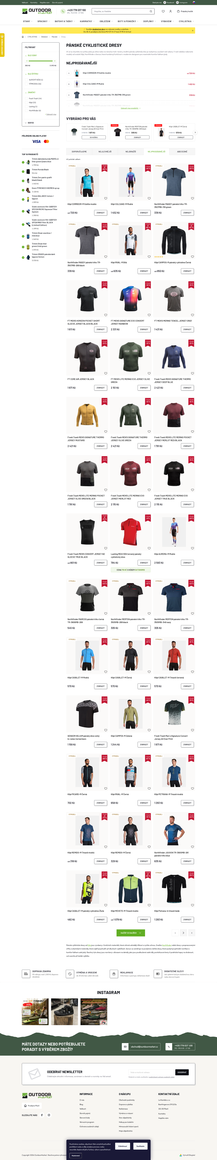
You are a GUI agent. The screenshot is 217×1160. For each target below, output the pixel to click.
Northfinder (34, 110)
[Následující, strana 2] (183, 932)
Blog (81, 1104)
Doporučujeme (79, 151)
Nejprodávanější (156, 151)
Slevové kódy (85, 1117)
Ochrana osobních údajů (89, 1126)
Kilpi (32, 102)
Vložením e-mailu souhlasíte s (151, 1077)
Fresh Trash (35, 98)
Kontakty (33, 2)
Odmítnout (122, 1146)
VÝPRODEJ (35, 83)
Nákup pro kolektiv (126, 1122)
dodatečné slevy (98, 29)
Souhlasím (140, 1146)
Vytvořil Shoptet (189, 1155)
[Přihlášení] (171, 11)
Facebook (170, 2)
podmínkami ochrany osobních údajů (161, 1077)
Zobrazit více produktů (130, 108)
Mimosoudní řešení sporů (128, 1126)
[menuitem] (28, 21)
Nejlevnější (105, 151)
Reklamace (123, 1108)
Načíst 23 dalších (129, 933)
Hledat (151, 11)
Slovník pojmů (57, 2)
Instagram (183, 2)
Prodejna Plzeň (33, 1105)
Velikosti (25, 2)
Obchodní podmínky (127, 1100)
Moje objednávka (125, 1131)
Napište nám (45, 2)
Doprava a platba (126, 1104)
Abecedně (182, 151)
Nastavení (76, 1155)
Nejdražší (131, 151)
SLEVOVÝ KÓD (35, 79)
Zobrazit (137, 137)
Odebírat (182, 1072)
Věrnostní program (87, 1122)
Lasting (33, 106)
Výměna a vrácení (126, 1113)
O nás (82, 1100)
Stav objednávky (125, 1117)
